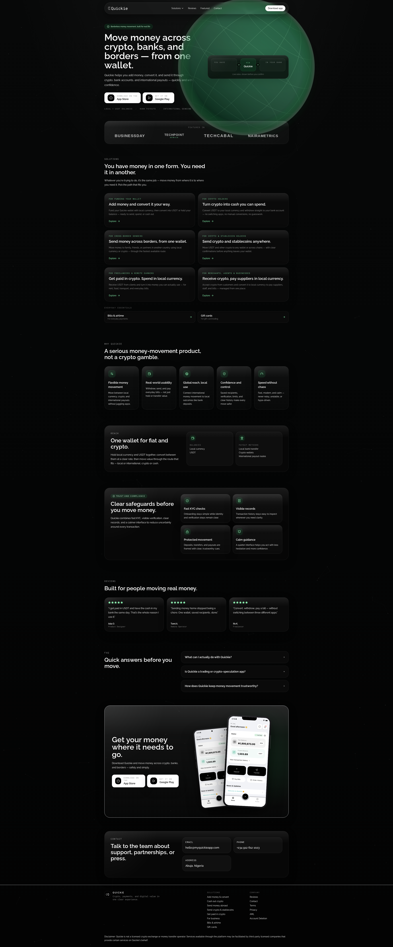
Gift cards (212, 927)
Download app (275, 8)
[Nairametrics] (263, 136)
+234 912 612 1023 (248, 847)
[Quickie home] (118, 8)
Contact (218, 8)
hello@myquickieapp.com (202, 847)
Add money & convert (218, 897)
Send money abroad (217, 905)
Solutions (176, 8)
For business (213, 918)
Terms (253, 905)
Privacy (253, 910)
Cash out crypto (215, 901)
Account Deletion (258, 918)
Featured (205, 8)
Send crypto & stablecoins (220, 910)
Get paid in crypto (216, 914)
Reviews (192, 8)
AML (252, 914)
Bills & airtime (214, 923)
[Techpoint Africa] (174, 136)
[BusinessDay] (130, 136)
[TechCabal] (219, 136)
